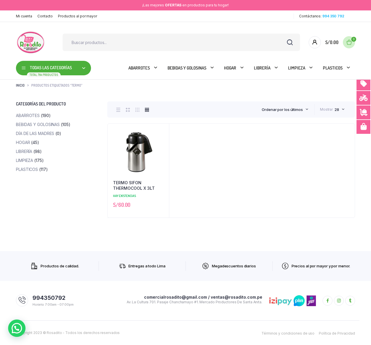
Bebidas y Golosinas (187, 68)
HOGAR (230, 68)
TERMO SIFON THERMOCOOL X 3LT (134, 185)
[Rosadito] (30, 42)
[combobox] (285, 109)
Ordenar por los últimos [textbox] (282, 109)
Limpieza (296, 68)
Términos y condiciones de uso (287, 333)
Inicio (20, 85)
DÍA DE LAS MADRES (35, 133)
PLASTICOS (333, 68)
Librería (262, 68)
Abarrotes (139, 68)
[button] (162, 146)
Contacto (45, 16)
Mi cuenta (24, 16)
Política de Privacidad (337, 333)
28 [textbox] (336, 109)
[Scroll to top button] (358, 332)
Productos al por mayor (77, 16)
